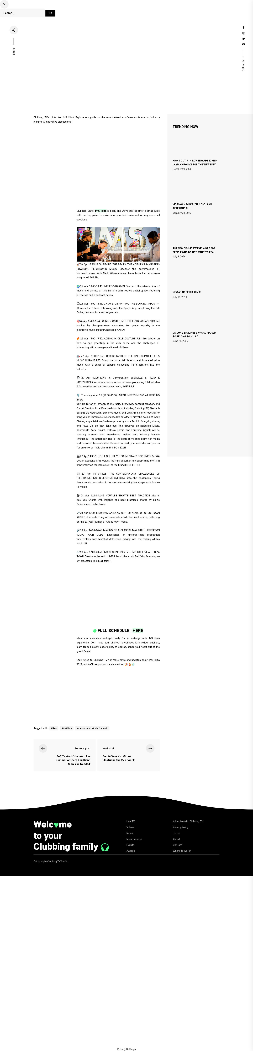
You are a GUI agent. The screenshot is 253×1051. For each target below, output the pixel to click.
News (136, 9)
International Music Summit (92, 728)
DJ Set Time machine (82, 9)
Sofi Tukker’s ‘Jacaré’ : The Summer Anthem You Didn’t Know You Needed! (73, 760)
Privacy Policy (180, 827)
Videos (122, 9)
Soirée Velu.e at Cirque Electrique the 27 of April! (119, 758)
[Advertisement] (97, 695)
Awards (130, 850)
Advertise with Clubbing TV (188, 821)
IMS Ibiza (101, 210)
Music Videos (134, 839)
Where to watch (182, 850)
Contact (177, 845)
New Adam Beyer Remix (187, 292)
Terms (176, 833)
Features (152, 9)
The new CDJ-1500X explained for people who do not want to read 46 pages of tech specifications (194, 252)
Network (74, 12)
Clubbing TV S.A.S (57, 861)
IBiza (54, 728)
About (176, 839)
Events (168, 9)
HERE (138, 630)
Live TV (106, 9)
